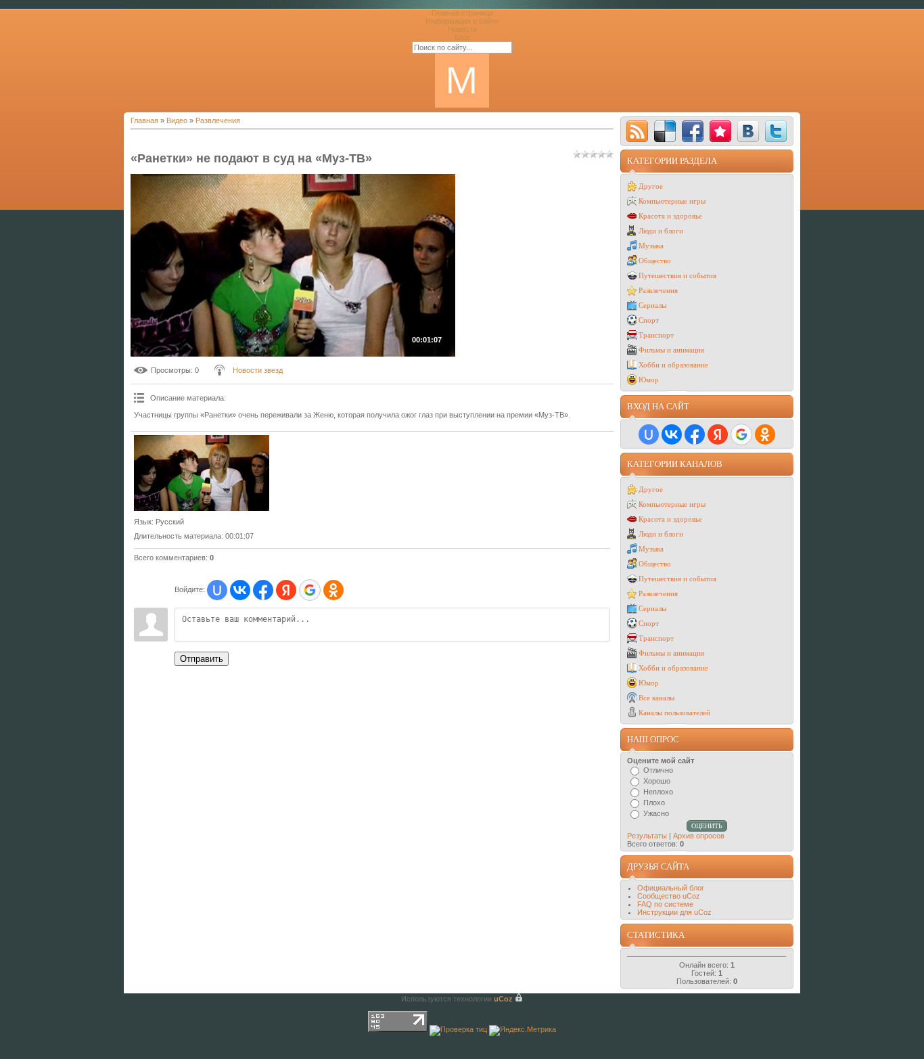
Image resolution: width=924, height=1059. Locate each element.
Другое (651, 186)
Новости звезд (258, 370)
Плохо (654, 802)
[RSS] (637, 131)
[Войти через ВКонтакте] (240, 590)
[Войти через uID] (217, 590)
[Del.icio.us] (665, 131)
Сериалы (652, 305)
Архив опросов (698, 836)
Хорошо (656, 781)
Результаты (647, 836)
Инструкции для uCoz (674, 912)
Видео (176, 120)
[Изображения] (201, 473)
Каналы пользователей (674, 712)
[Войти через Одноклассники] (333, 590)
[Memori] (720, 131)
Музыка (651, 246)
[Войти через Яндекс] (286, 590)
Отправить (201, 659)
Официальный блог (670, 888)
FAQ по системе (665, 904)
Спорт (649, 320)
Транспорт (656, 335)
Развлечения (217, 120)
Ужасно (656, 813)
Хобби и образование (673, 365)
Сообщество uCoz (668, 896)
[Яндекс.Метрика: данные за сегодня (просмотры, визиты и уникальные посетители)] (522, 1030)
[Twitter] (776, 131)
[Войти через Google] (310, 590)
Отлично (658, 770)
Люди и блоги (661, 231)
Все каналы (656, 698)
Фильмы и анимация (671, 350)
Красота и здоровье (670, 216)
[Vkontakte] (748, 131)
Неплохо (658, 792)
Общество (655, 260)
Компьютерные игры (672, 201)
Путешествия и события (677, 275)
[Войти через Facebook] (263, 590)
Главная (144, 120)
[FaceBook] (692, 131)
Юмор (649, 380)
